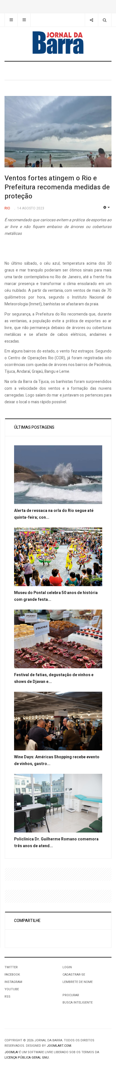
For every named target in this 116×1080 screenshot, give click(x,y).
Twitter (11, 967)
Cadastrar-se (74, 974)
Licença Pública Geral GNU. (27, 1057)
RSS (7, 996)
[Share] (91, 20)
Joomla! (11, 1052)
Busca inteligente (78, 1002)
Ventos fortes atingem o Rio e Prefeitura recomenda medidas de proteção (57, 187)
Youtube (12, 989)
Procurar (71, 995)
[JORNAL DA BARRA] (58, 42)
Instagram (13, 982)
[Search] (104, 20)
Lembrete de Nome (78, 982)
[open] (11, 20)
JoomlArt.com (59, 1045)
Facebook (12, 974)
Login (67, 967)
